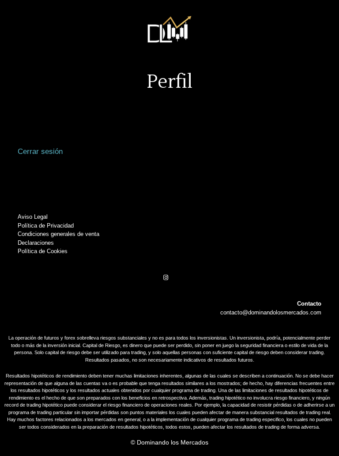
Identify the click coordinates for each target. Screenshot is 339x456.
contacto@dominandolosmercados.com (270, 312)
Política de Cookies (43, 251)
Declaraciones (36, 242)
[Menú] (169, 75)
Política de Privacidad (46, 225)
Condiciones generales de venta (58, 234)
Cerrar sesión (40, 151)
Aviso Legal (33, 216)
